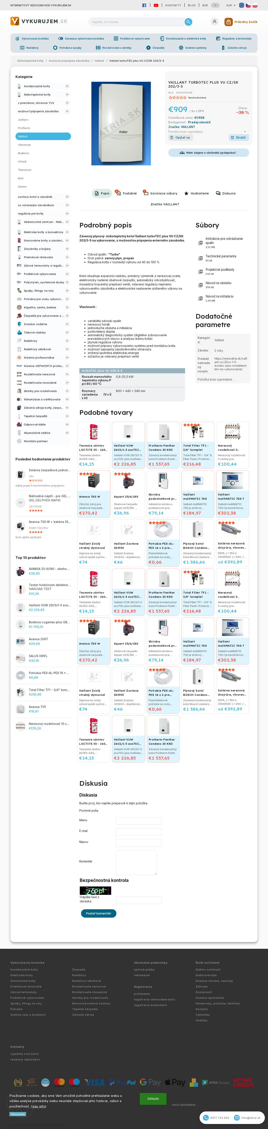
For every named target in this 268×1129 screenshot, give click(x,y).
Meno (83, 820)
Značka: (181, 127)
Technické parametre (221, 258)
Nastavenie (18, 1114)
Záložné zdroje (233, 47)
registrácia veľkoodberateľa (154, 999)
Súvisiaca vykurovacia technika (81, 38)
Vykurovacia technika (32, 38)
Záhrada (202, 986)
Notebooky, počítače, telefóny (218, 1003)
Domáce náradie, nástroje (214, 980)
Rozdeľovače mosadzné (89, 992)
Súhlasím (153, 1099)
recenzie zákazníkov (25, 1059)
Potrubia (16, 1009)
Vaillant (219, 340)
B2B (205, 5)
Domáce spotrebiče (210, 997)
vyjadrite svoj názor (24, 1053)
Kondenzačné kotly (24, 969)
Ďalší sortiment (208, 962)
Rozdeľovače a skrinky (113, 47)
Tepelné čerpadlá (85, 1009)
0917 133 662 (217, 1118)
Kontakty (173, 5)
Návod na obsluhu (218, 285)
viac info (38, 1106)
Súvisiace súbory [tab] (160, 192)
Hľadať (188, 22)
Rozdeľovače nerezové (89, 986)
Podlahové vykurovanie (131, 38)
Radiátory (29, 47)
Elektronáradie (206, 975)
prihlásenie (142, 993)
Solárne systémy (193, 47)
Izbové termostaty (23, 992)
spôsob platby (144, 969)
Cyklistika (203, 1014)
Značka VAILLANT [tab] (165, 204)
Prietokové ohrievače (26, 986)
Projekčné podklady (220, 271)
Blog (192, 5)
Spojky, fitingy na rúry (26, 1003)
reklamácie (142, 975)
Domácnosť (204, 992)
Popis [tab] (105, 193)
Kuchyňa (202, 1009)
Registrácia (143, 986)
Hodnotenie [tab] (200, 193)
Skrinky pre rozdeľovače (90, 997)
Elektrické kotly (21, 975)
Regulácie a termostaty (233, 38)
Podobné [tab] (126, 192)
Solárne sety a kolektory (28, 1014)
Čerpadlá (155, 47)
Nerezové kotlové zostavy (91, 1003)
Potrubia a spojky (67, 47)
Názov (83, 842)
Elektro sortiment (208, 969)
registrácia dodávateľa (150, 1005)
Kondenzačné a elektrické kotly (182, 38)
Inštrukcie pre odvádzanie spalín (224, 243)
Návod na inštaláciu (219, 298)
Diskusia (229, 193)
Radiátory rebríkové (86, 980)
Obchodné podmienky (151, 962)
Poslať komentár (98, 913)
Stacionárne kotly (23, 980)
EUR (229, 5)
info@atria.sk (248, 1118)
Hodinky (201, 1020)
